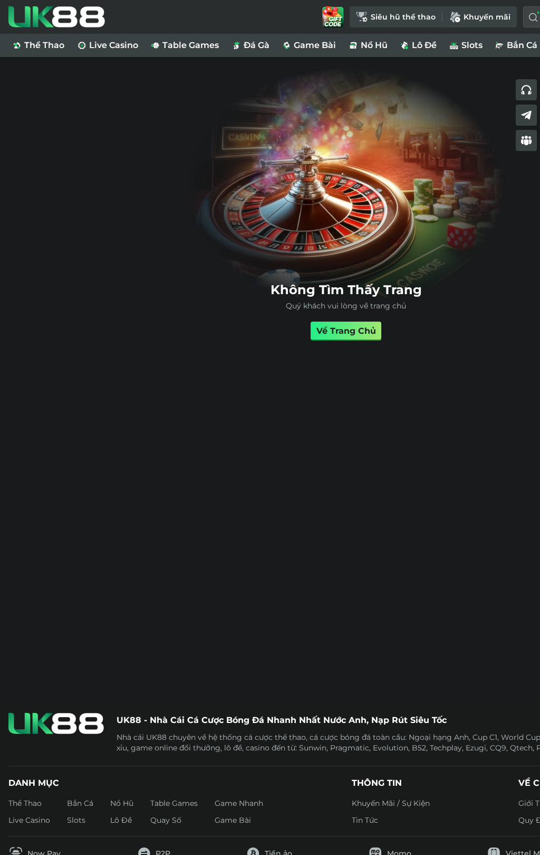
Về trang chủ (346, 331)
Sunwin (312, 748)
